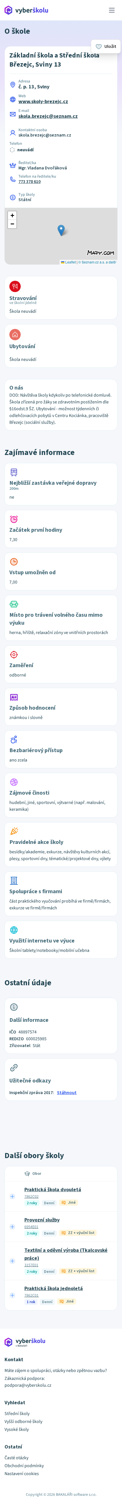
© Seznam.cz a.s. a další (97, 261)
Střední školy (17, 1413)
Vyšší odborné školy (23, 1421)
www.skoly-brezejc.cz (43, 101)
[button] (61, 230)
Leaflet (70, 261)
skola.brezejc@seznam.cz (48, 116)
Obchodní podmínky (24, 1466)
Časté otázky (16, 1458)
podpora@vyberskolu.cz (28, 1385)
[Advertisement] (61, 1119)
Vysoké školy (17, 1429)
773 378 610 (29, 181)
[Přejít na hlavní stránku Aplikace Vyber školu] (27, 10)
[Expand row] (12, 1196)
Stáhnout (67, 1093)
